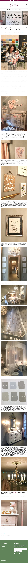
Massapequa (15, 492)
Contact (20, 9)
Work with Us (8, 9)
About (12, 9)
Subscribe (18, 551)
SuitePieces (4, 560)
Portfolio (16, 9)
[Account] (24, 4)
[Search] (1, 4)
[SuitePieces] (14, 5)
